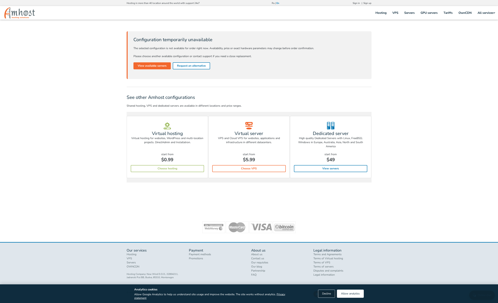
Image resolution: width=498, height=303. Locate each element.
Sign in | (358, 3)
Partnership (258, 271)
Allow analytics (350, 293)
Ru (273, 3)
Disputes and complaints (328, 271)
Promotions (196, 258)
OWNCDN (133, 266)
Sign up (367, 3)
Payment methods (200, 254)
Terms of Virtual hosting (328, 258)
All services (486, 13)
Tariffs (448, 13)
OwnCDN (465, 13)
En (277, 3)
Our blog (256, 266)
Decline (326, 293)
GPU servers (429, 13)
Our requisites (259, 262)
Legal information (324, 275)
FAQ (254, 275)
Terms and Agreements (327, 254)
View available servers (152, 66)
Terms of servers (323, 266)
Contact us (257, 258)
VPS (395, 13)
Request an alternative (191, 66)
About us (256, 254)
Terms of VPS (321, 262)
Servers (409, 13)
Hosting (381, 13)
